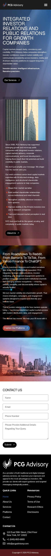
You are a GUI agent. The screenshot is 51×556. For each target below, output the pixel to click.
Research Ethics (35, 507)
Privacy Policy (34, 497)
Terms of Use (33, 502)
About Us (7, 502)
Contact (6, 517)
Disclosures (33, 512)
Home (6, 497)
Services (7, 507)
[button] (45, 4)
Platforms (7, 512)
